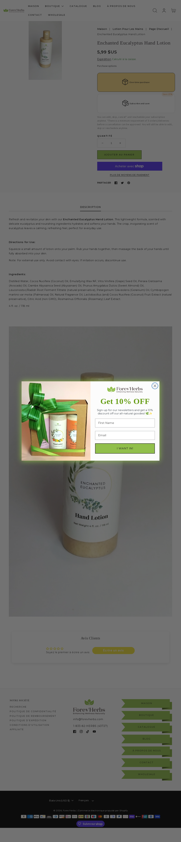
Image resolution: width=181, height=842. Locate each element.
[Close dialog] (155, 386)
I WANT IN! (125, 448)
